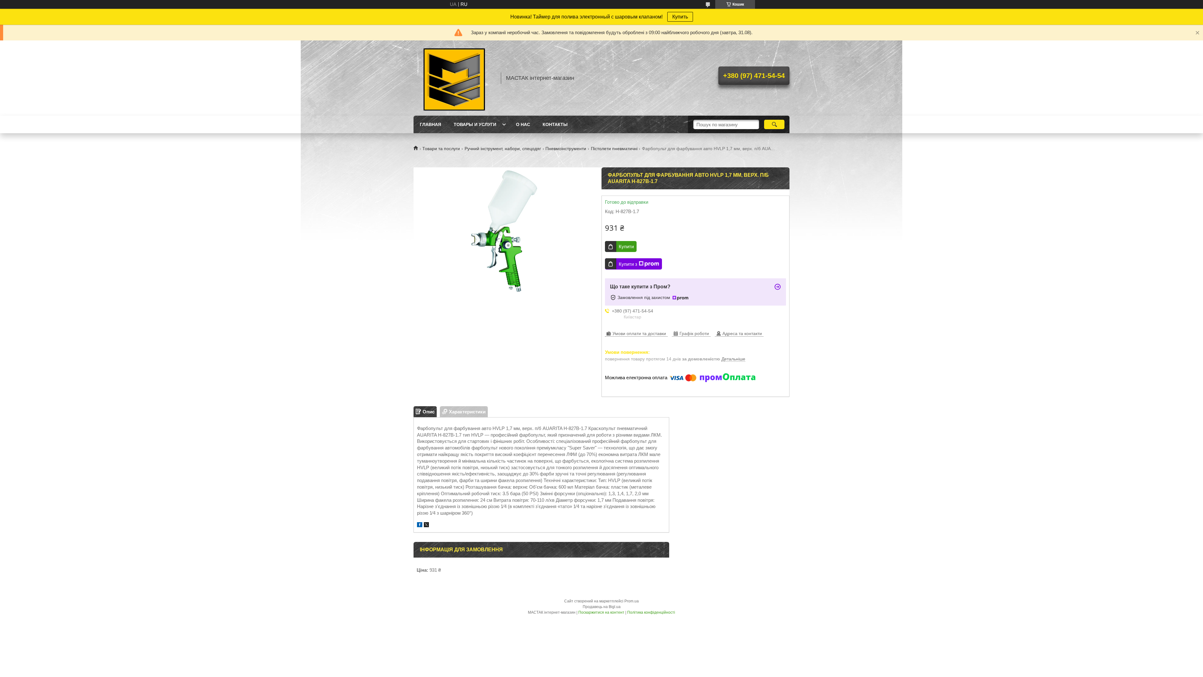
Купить (680, 16)
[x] (426, 525)
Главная (430, 124)
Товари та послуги (441, 148)
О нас (523, 124)
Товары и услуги (475, 124)
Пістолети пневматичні (614, 148)
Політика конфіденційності (651, 612)
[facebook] (419, 525)
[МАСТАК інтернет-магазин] (454, 78)
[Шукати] (774, 124)
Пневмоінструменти (565, 148)
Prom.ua (631, 601)
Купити (626, 246)
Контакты (555, 124)
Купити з (628, 264)
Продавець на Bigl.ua (602, 607)
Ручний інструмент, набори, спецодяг (503, 148)
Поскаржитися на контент (601, 612)
